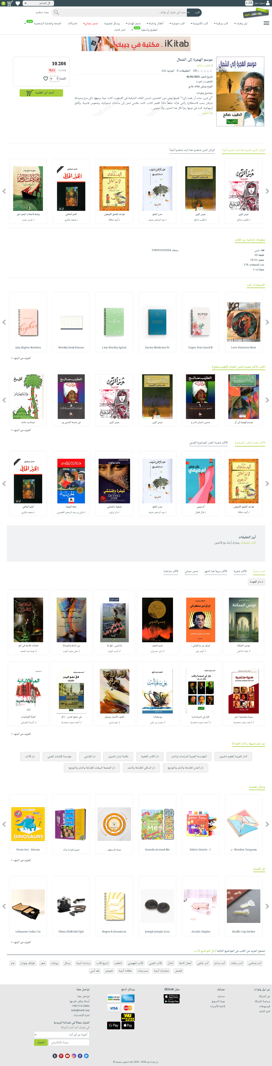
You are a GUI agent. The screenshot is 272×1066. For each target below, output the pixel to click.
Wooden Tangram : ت (243, 850)
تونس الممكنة (243, 646)
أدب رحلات (237, 963)
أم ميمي (200, 507)
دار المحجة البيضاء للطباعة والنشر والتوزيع (92, 767)
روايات (54, 963)
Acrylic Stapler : (201, 932)
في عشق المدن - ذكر (71, 717)
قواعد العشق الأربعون (114, 214)
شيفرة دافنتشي (114, 507)
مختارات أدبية (161, 970)
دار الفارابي (89, 756)
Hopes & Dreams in (114, 932)
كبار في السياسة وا (200, 717)
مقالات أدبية (125, 970)
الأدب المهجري (135, 963)
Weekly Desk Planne (71, 348)
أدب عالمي (202, 963)
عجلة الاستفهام (114, 850)
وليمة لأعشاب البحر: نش (28, 214)
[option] (243, 191)
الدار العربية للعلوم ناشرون (233, 756)
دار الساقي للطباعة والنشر (141, 767)
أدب (196, 951)
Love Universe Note (243, 348)
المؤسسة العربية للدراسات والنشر (189, 756)
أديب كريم (113, 651)
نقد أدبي (94, 970)
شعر (43, 963)
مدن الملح (157, 214)
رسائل (67, 963)
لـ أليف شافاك (114, 220)
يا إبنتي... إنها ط (114, 646)
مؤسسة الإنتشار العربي (59, 756)
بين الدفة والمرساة (71, 646)
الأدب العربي (155, 963)
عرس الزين (244, 214)
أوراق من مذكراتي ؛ (200, 646)
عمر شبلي (113, 722)
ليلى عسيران (156, 651)
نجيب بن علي (156, 722)
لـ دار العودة (256, 581)
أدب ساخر (219, 963)
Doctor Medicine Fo (157, 348)
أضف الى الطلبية (45, 92)
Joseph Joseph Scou (157, 932)
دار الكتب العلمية (150, 756)
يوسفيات (157, 717)
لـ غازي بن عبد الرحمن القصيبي (71, 512)
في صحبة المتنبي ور (71, 422)
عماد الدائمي (242, 651)
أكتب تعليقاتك (248, 542)
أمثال (170, 963)
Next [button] (4, 191)
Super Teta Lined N (200, 348)
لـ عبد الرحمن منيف (157, 220)
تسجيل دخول (259, 3)
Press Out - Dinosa (28, 850)
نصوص (109, 970)
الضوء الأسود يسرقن (114, 717)
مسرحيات (143, 970)
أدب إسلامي (255, 963)
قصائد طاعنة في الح (28, 646)
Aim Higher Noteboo (28, 348)
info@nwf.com (80, 1010)
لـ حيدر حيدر (28, 220)
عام (13, 963)
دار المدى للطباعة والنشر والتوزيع (185, 767)
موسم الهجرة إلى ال (243, 422)
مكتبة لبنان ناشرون (118, 756)
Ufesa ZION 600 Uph (71, 932)
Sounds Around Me (157, 850)
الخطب (118, 963)
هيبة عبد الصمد (27, 651)
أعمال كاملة (185, 963)
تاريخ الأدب (102, 963)
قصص (178, 970)
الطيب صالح (203, 65)
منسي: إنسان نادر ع (200, 422)
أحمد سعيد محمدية (243, 722)
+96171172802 (80, 1006)
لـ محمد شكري (71, 220)
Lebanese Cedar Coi (28, 932)
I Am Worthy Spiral (114, 348)
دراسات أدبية (83, 963)
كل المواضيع (208, 951)
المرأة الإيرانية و (28, 717)
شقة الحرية (71, 507)
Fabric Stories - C (200, 850)
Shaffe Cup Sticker (243, 932)
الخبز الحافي (71, 214)
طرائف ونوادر (28, 963)
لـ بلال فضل (200, 512)
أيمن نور (200, 651)
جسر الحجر (157, 646)
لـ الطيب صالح (243, 220)
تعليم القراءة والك (71, 850)
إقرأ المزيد (207, 113)
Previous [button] (267, 191)
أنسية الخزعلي (27, 722)
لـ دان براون (114, 512)
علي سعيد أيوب (70, 651)
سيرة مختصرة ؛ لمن (243, 717)
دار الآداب (30, 756)
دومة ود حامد (28, 422)
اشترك (40, 1042)
